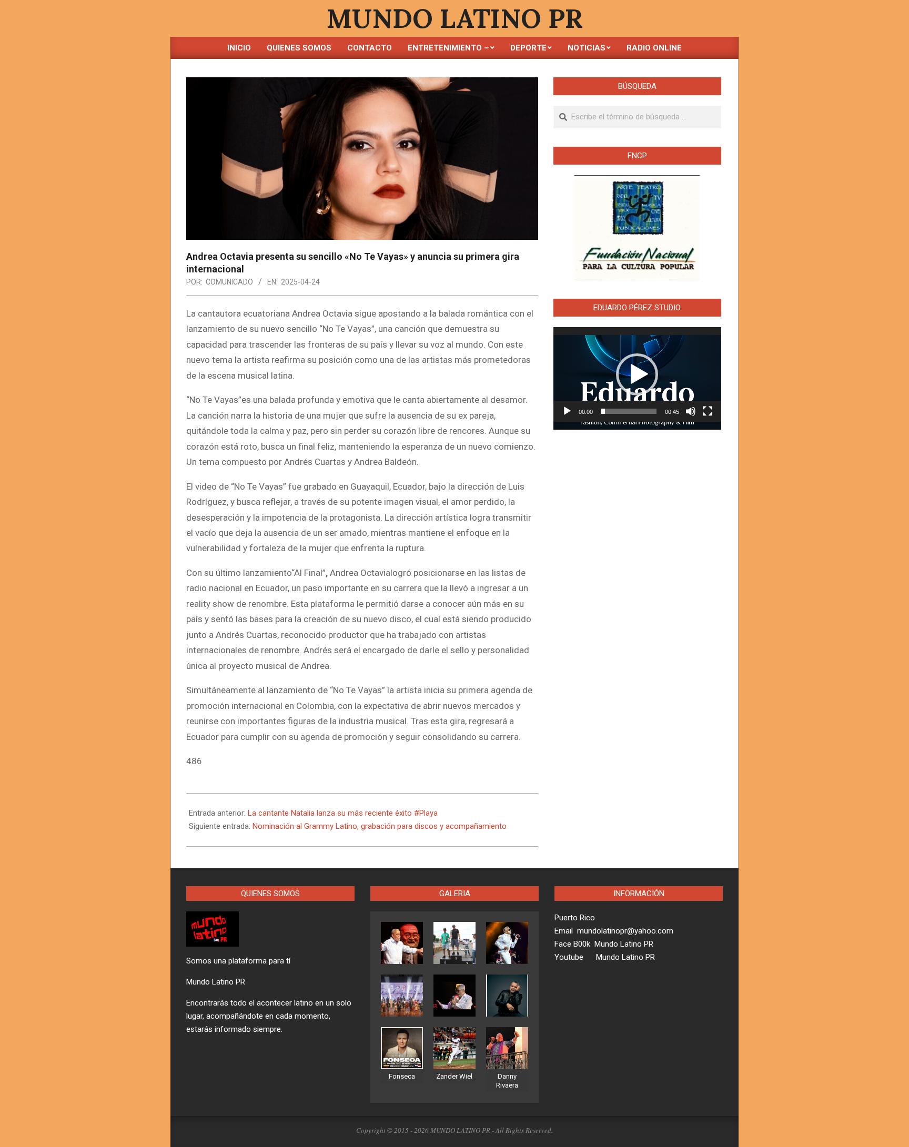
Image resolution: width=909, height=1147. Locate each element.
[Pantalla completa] (707, 411)
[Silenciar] (690, 411)
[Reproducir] (567, 411)
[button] (637, 374)
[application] (637, 374)
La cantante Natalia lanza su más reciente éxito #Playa (343, 813)
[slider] (628, 411)
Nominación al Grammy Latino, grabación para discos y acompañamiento (379, 826)
